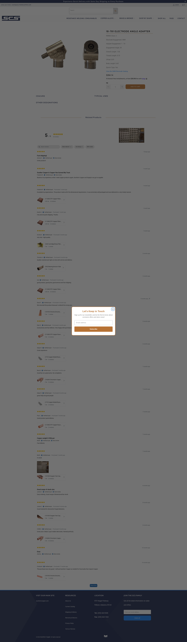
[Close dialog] (113, 309)
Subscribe (93, 329)
